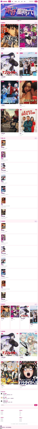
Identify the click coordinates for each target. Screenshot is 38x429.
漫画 (24, 1)
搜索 (36, 1)
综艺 (19, 1)
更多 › (36, 22)
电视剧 (16, 1)
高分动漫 (2, 421)
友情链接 (2, 414)
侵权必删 (20, 421)
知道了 (1, 428)
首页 (9, 1)
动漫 (21, 1)
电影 (12, 1)
